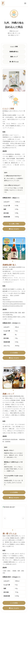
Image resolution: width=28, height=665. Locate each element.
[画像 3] (15, 261)
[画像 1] (12, 261)
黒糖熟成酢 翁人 (14, 51)
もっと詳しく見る (14, 223)
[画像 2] (14, 390)
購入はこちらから (14, 229)
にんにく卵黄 (14, 46)
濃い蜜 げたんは (14, 61)
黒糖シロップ (14, 56)
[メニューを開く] (25, 3)
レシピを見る (14, 352)
